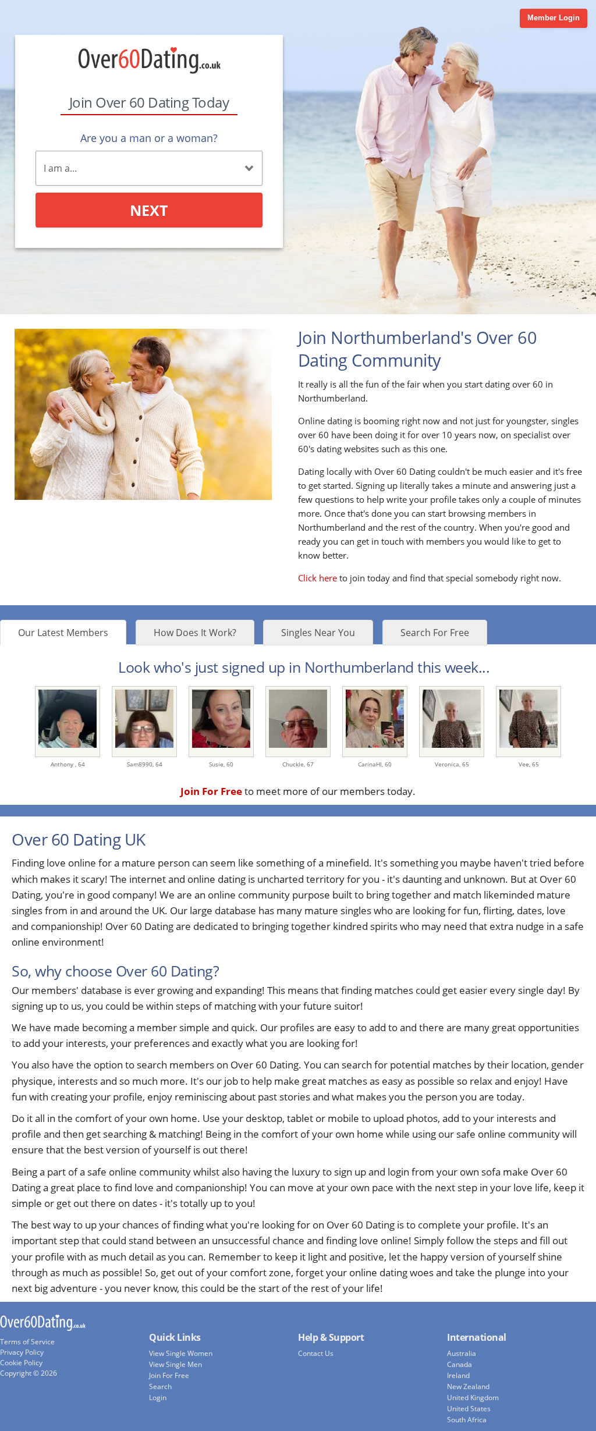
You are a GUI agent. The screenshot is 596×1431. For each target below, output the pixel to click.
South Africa (467, 1420)
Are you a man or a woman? (149, 138)
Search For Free (434, 632)
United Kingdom (473, 1397)
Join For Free (169, 1375)
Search (160, 1386)
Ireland (458, 1375)
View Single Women (180, 1353)
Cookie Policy (21, 1363)
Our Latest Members (63, 632)
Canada (459, 1364)
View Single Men (175, 1364)
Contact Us (316, 1353)
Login (157, 1397)
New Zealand (468, 1386)
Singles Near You (318, 632)
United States (469, 1409)
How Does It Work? (195, 632)
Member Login (553, 17)
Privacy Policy (22, 1352)
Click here (317, 578)
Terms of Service (27, 1342)
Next (149, 210)
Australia (461, 1353)
